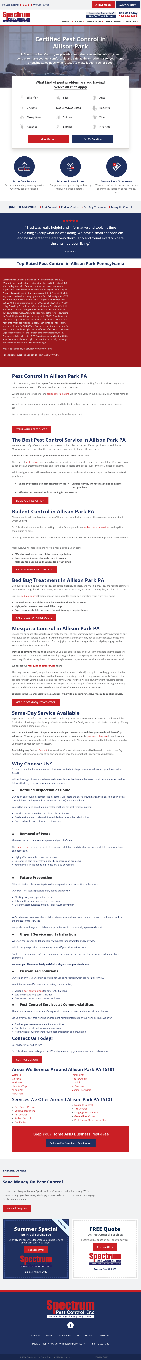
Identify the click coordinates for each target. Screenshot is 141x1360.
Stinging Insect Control (86, 1112)
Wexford (7, 283)
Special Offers (113, 21)
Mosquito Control (83, 1104)
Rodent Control (23, 1118)
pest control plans (33, 990)
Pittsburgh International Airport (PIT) (38, 283)
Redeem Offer (36, 1249)
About (78, 21)
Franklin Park (78, 1074)
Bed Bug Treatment (25, 1110)
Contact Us (130, 21)
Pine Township (79, 1078)
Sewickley (17, 1082)
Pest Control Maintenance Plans (91, 1120)
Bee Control (21, 1122)
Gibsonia (16, 1078)
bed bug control (29, 595)
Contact (43, 750)
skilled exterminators (58, 393)
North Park (17, 1093)
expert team (23, 847)
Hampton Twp (19, 1086)
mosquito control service (41, 665)
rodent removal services (96, 527)
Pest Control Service (25, 1107)
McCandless (78, 1086)
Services (66, 21)
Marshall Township (81, 1089)
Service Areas (94, 21)
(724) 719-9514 (51, 354)
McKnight (76, 1082)
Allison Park (18, 1089)
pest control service (97, 736)
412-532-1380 (128, 16)
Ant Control (21, 1114)
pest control (31, 462)
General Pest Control (85, 1116)
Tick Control (80, 1108)
